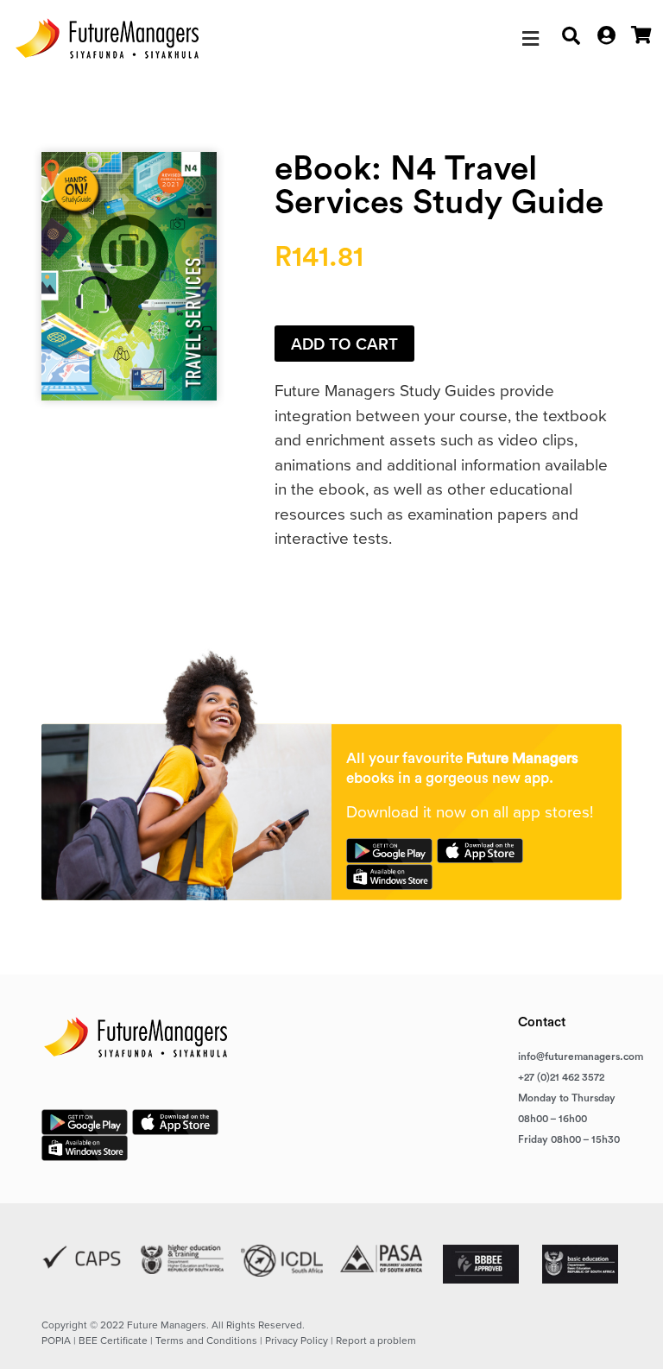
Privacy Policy (296, 1340)
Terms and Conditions (206, 1340)
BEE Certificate (113, 1340)
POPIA (56, 1340)
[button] (530, 39)
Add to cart (344, 343)
